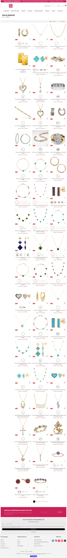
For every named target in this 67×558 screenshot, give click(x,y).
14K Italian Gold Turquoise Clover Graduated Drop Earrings (40, 364)
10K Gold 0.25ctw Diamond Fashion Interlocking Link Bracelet (23, 126)
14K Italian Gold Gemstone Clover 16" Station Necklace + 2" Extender (40, 231)
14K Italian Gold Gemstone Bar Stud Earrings (58, 205)
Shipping (18, 541)
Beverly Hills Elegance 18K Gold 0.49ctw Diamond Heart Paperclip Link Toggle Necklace (23, 469)
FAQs (18, 539)
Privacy (26, 551)
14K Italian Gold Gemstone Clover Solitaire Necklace (58, 258)
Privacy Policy (3, 543)
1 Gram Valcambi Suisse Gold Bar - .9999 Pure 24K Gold (23, 70)
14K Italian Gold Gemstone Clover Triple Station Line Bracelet (23, 284)
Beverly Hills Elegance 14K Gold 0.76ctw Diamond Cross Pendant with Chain (23, 442)
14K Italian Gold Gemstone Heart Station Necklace (58, 283)
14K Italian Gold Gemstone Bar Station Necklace (40, 205)
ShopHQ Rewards (20, 545)
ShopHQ (19, 553)
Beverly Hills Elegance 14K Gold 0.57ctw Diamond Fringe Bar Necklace (40, 416)
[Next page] (47, 501)
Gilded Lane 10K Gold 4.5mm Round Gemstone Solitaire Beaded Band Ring (58, 469)
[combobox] (52, 6)
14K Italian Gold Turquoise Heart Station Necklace (40, 389)
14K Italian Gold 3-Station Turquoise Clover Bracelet (23, 179)
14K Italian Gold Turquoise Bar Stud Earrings (58, 336)
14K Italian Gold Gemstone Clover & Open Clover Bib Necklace (23, 231)
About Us (2, 539)
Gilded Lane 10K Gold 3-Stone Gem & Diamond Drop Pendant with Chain (40, 465)
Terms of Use (22, 551)
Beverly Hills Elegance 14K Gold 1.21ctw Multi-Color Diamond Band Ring (40, 442)
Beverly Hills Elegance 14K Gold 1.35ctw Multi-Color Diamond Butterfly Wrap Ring (58, 442)
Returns (18, 543)
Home (3, 17)
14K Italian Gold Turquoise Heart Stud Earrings (58, 389)
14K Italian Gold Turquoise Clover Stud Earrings (23, 389)
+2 (47, 69)
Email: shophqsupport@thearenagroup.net (41, 541)
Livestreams (6, 10)
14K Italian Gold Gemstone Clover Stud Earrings (40, 72)
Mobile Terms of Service (5, 547)
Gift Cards (2, 541)
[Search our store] (59, 5)
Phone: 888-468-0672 (37, 539)
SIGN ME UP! (33, 529)
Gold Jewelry (7, 17)
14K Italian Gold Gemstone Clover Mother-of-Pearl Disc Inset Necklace (40, 258)
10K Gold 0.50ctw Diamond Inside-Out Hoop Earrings (23, 153)
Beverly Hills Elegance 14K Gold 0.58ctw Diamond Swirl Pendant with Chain (58, 416)
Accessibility (30, 551)
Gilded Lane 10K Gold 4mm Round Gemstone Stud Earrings (23, 495)
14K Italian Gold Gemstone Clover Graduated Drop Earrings (22, 258)
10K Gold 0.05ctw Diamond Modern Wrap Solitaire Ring (58, 73)
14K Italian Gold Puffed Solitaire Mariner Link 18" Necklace (58, 311)
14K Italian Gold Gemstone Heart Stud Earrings (23, 310)
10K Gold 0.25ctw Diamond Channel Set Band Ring (58, 100)
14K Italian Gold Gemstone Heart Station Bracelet (40, 283)
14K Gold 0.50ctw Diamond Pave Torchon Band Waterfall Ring (58, 153)
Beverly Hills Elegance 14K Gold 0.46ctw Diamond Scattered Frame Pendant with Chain (23, 416)
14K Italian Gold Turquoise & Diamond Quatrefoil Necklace (23, 337)
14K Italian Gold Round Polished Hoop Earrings (23, 46)
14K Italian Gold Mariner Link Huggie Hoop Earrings (40, 311)
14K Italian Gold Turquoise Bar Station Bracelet (40, 336)
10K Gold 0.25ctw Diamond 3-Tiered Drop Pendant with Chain (40, 100)
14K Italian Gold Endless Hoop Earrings (58, 178)
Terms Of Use (3, 545)
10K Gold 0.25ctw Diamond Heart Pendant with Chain (40, 126)
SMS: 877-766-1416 (37, 543)
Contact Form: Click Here (38, 545)
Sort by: (51, 21)
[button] (15, 10)
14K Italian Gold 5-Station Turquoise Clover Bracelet (40, 179)
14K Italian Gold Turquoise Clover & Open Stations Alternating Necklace (23, 364)
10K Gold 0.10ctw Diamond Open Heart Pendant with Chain (23, 100)
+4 (29, 202)
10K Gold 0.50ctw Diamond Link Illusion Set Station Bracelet (40, 153)
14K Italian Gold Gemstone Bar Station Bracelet (23, 205)
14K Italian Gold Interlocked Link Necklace (40, 46)
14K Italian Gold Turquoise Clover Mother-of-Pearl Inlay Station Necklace (58, 364)
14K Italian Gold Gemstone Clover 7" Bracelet (58, 230)
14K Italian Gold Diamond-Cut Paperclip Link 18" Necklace (58, 47)
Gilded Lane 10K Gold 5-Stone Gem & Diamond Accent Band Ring (40, 495)
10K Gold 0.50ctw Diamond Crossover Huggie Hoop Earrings (58, 126)
